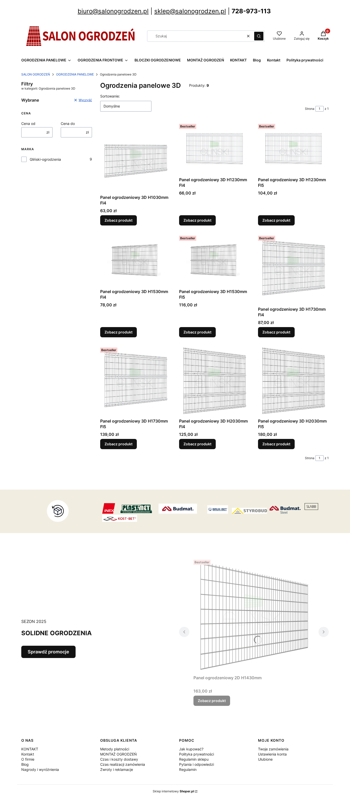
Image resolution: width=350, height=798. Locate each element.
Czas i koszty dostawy (119, 759)
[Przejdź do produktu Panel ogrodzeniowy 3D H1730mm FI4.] (293, 269)
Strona (309, 109)
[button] (258, 36)
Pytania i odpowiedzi (196, 764)
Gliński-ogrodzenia (45, 159)
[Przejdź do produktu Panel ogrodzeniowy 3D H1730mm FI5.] (135, 381)
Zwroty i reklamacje (116, 769)
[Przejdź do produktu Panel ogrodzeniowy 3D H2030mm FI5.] (293, 381)
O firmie (27, 759)
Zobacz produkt (118, 220)
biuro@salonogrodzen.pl (113, 11)
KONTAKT (29, 749)
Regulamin (188, 769)
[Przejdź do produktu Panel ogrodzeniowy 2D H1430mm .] (253, 615)
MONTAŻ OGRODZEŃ (118, 754)
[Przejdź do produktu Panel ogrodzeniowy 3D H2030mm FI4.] (214, 381)
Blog (25, 764)
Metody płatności (114, 749)
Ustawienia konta (272, 754)
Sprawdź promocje (48, 651)
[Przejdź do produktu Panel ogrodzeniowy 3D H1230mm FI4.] (214, 148)
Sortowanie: (110, 96)
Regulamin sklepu (194, 759)
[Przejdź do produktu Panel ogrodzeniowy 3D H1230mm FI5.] (293, 148)
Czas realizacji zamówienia (122, 764)
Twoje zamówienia (273, 749)
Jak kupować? (191, 749)
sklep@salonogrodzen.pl (190, 11)
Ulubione (265, 759)
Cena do (68, 123)
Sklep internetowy (173, 791)
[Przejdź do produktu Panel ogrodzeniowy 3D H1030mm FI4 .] (135, 157)
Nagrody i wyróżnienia (40, 769)
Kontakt (27, 754)
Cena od (28, 123)
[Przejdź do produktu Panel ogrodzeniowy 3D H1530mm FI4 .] (135, 260)
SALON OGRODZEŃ (35, 74)
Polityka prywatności (196, 754)
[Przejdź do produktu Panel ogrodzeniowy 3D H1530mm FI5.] (214, 260)
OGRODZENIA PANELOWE (75, 74)
